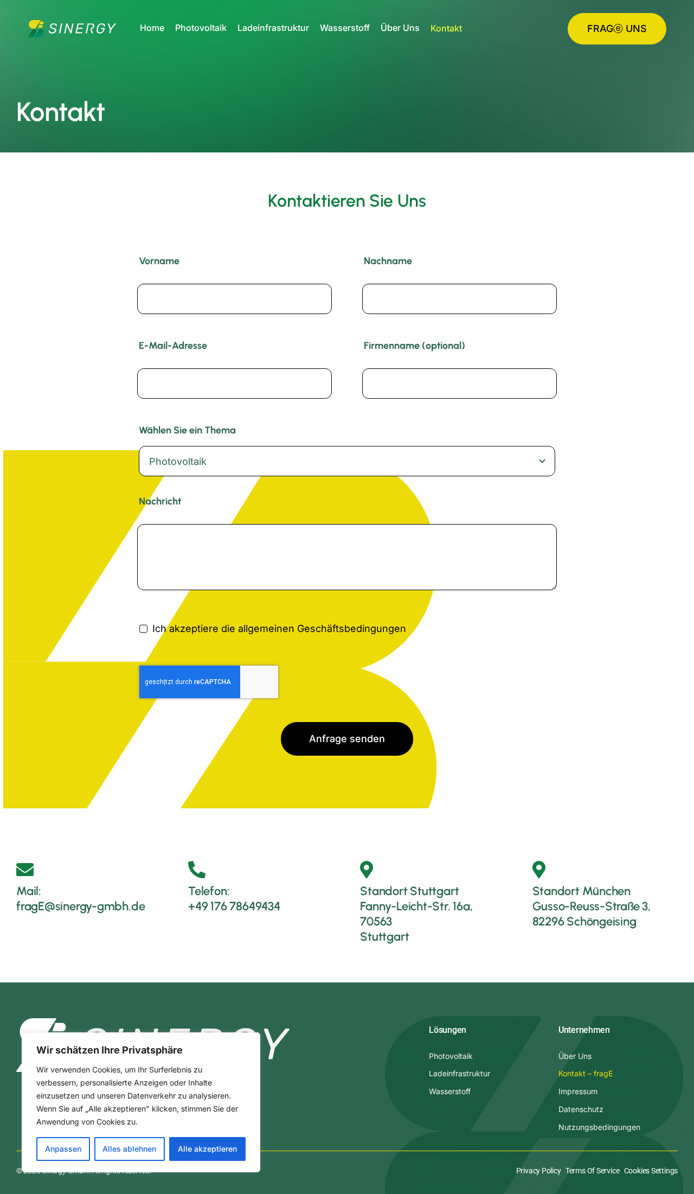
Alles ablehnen (129, 1148)
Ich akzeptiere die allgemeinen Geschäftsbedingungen (279, 628)
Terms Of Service (592, 1170)
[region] (141, 1102)
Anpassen (63, 1148)
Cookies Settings (651, 1170)
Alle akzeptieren (207, 1148)
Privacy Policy (538, 1170)
